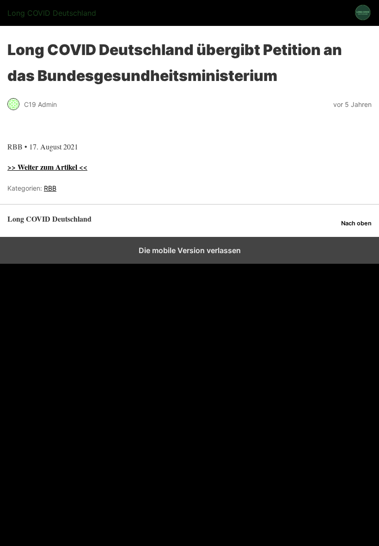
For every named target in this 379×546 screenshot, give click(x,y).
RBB (50, 188)
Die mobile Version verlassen (190, 250)
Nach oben (356, 223)
